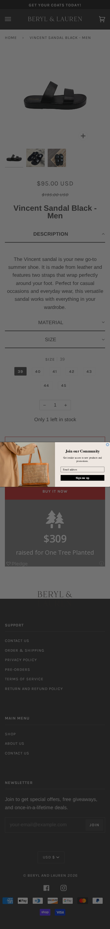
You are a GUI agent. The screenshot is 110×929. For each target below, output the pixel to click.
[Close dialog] (107, 444)
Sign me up (82, 478)
